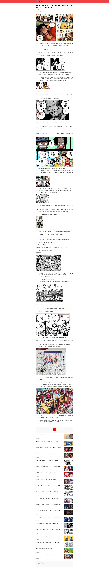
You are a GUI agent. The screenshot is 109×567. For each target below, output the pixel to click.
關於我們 (37, 563)
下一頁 (54, 429)
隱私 (43, 563)
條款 (41, 563)
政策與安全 (39, 563)
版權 (44, 563)
